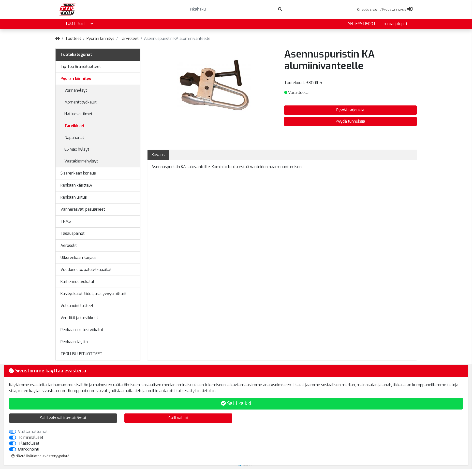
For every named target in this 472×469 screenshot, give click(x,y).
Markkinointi (28, 449)
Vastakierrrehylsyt (81, 161)
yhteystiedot (362, 23)
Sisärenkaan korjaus (78, 173)
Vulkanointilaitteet (76, 305)
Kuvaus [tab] (158, 154)
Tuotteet (75, 23)
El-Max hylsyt (76, 149)
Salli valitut (178, 418)
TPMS (65, 221)
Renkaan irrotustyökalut (81, 329)
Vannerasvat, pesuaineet (82, 209)
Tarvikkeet (129, 38)
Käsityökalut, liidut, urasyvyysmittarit (93, 293)
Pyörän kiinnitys (100, 38)
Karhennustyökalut (77, 281)
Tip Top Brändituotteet (80, 66)
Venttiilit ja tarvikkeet (79, 317)
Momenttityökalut (80, 102)
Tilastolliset (28, 443)
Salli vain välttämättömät (63, 418)
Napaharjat (74, 137)
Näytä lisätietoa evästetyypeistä (42, 456)
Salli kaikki (238, 403)
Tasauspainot (72, 233)
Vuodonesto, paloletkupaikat (86, 269)
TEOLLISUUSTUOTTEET (81, 353)
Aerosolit (68, 245)
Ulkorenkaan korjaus (78, 257)
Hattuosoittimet (78, 114)
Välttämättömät (33, 431)
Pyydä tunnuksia (350, 121)
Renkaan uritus (73, 197)
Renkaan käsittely (76, 185)
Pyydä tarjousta (350, 110)
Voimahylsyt (75, 90)
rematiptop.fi (395, 23)
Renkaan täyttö (74, 341)
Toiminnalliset (30, 437)
